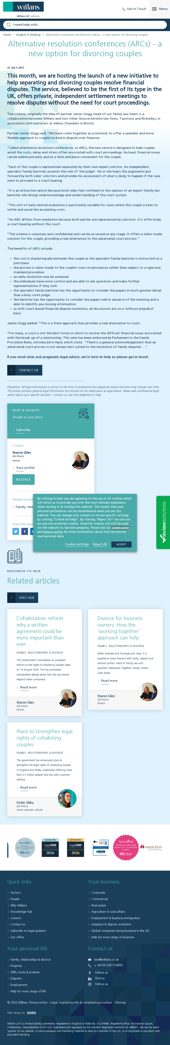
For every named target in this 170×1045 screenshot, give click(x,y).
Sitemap (120, 1002)
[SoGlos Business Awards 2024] (100, 847)
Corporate (98, 892)
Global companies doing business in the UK (120, 930)
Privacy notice (38, 1002)
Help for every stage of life (28, 991)
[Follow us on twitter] (15, 531)
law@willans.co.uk (106, 959)
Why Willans (19, 905)
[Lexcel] (25, 847)
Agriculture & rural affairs (108, 911)
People (15, 899)
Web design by (16, 1013)
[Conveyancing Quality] (126, 847)
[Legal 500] (50, 847)
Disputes (16, 978)
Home (7, 35)
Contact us (18, 924)
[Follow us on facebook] (24, 531)
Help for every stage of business (112, 937)
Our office (17, 937)
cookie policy (120, 527)
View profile (25, 467)
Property (16, 965)
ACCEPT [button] (121, 544)
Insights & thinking (28, 35)
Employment (19, 985)
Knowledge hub (21, 911)
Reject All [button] (100, 544)
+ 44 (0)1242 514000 (108, 965)
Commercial (99, 899)
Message (23, 479)
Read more (28, 687)
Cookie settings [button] (77, 544)
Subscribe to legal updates (28, 930)
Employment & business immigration (115, 918)
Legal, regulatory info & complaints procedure (81, 1002)
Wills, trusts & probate (25, 972)
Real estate (98, 905)
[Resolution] (151, 847)
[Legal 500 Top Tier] (75, 847)
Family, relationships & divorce (31, 959)
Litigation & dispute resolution (111, 924)
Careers (16, 918)
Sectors (16, 892)
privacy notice (53, 532)
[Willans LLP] (23, 9)
